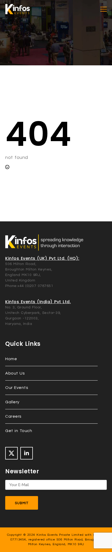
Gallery (12, 402)
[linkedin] (26, 453)
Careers (13, 416)
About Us (15, 373)
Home (11, 359)
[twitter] (11, 453)
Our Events (16, 388)
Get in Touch (18, 431)
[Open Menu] (103, 9)
